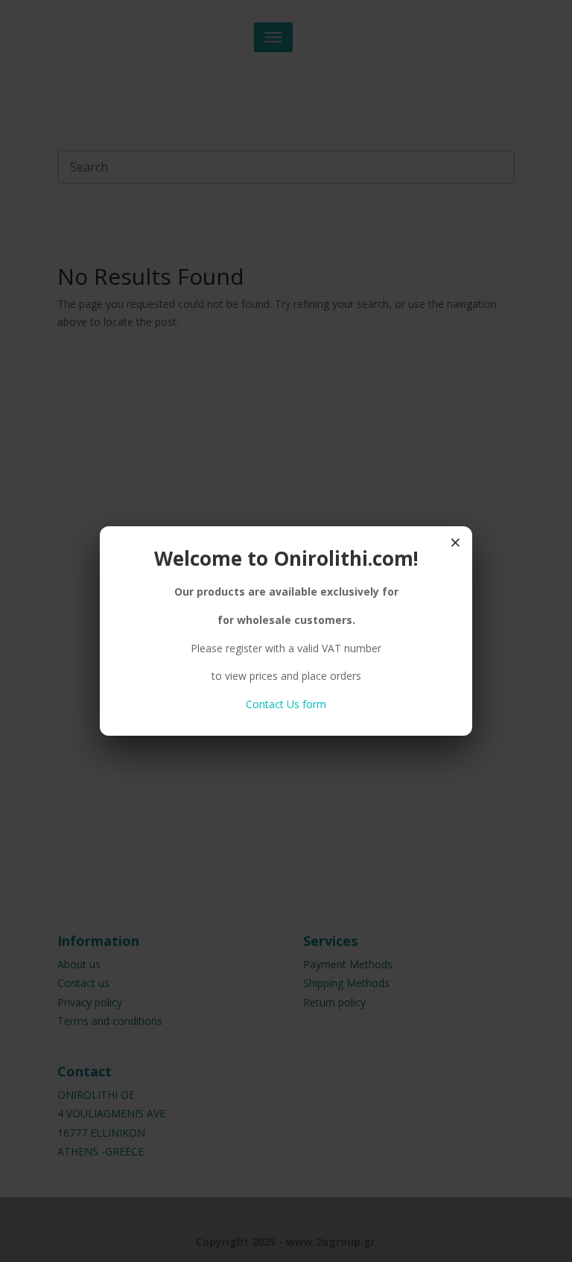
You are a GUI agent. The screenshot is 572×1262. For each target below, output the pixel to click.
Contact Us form (286, 704)
